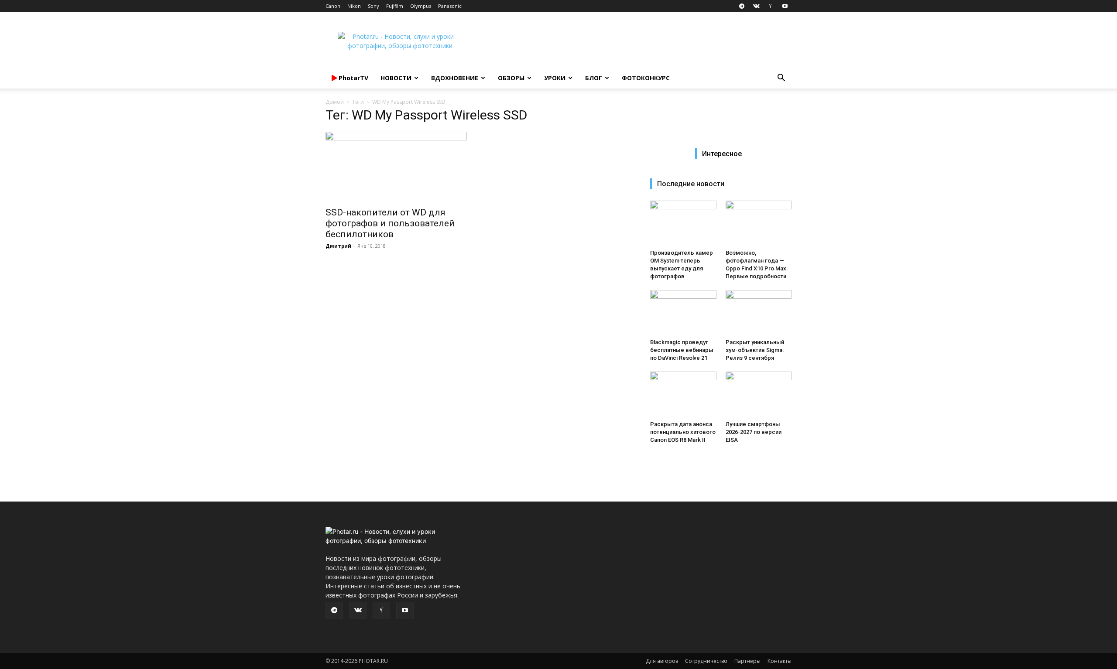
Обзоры (511, 78)
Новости (395, 78)
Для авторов (662, 661)
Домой (335, 102)
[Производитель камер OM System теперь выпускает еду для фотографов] (683, 223)
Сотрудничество (706, 661)
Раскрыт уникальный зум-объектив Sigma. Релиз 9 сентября (755, 350)
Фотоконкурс (646, 78)
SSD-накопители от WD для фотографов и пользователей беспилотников (390, 223)
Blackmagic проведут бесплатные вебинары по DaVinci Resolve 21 (681, 350)
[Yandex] (770, 6)
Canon (333, 6)
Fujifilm (394, 6)
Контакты (779, 661)
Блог (593, 78)
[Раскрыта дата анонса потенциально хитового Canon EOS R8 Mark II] (683, 394)
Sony (373, 6)
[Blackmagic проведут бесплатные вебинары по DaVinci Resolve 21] (683, 312)
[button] (781, 79)
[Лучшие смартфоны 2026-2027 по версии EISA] (759, 394)
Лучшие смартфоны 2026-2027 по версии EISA (753, 432)
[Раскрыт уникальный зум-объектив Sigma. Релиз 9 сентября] (759, 312)
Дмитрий (338, 245)
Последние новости (690, 184)
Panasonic (450, 6)
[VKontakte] (756, 6)
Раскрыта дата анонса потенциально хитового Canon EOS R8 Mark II (683, 432)
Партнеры (747, 661)
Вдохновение (454, 78)
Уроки (554, 78)
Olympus (420, 6)
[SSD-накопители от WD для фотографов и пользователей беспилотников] (396, 166)
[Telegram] (741, 6)
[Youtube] (784, 6)
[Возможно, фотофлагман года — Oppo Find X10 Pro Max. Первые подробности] (759, 223)
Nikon (354, 6)
